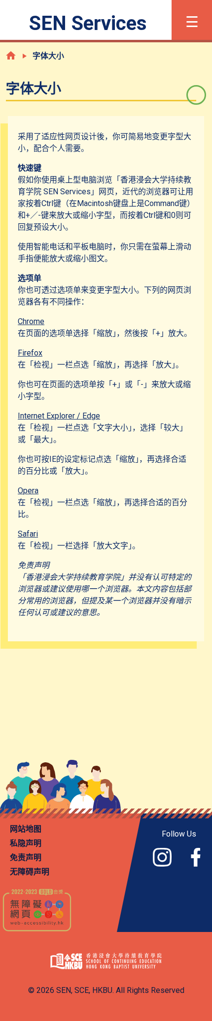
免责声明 (25, 857)
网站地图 (25, 829)
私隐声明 (25, 843)
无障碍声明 (29, 871)
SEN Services (88, 23)
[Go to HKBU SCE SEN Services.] (11, 55)
